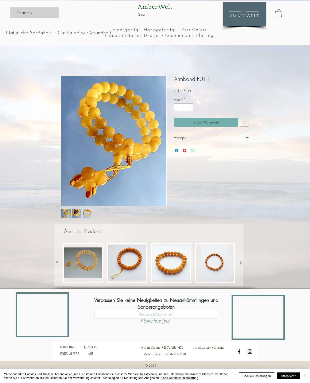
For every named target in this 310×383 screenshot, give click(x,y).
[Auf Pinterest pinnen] (184, 150)
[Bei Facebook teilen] (176, 150)
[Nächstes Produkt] (240, 262)
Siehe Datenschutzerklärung (179, 378)
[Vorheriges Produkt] (56, 262)
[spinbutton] (183, 107)
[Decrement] (177, 107)
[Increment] (190, 107)
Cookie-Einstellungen (257, 376)
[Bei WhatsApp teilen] (192, 150)
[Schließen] (304, 376)
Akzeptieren (288, 376)
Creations (24, 12)
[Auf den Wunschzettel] (244, 122)
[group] (148, 263)
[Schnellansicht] (83, 263)
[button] (278, 13)
